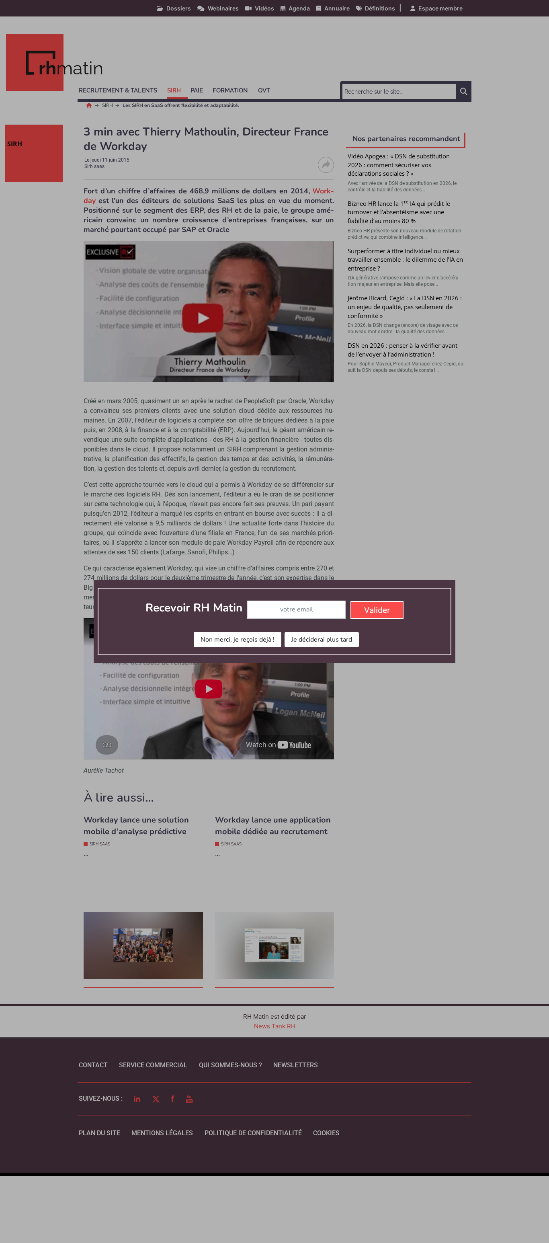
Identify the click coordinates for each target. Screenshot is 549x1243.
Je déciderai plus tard (321, 639)
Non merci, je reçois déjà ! (237, 639)
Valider (377, 610)
